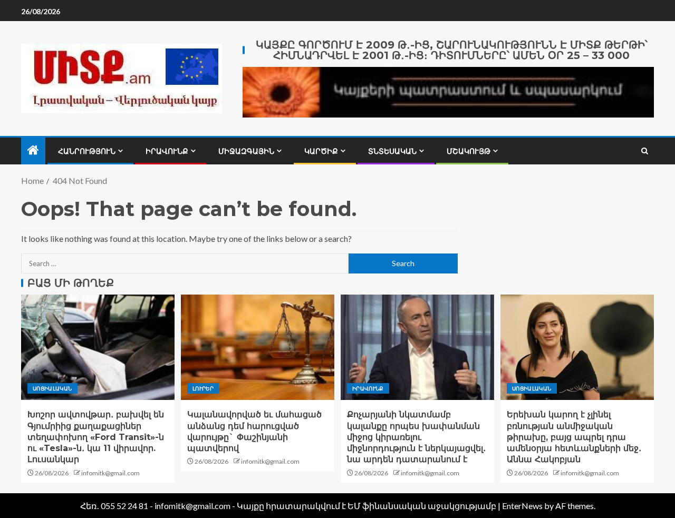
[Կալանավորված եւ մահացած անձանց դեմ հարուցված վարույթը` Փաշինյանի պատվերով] (257, 347)
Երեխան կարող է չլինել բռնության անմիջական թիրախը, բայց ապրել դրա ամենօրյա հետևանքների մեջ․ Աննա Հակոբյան (574, 436)
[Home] (33, 150)
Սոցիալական (52, 388)
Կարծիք (321, 151)
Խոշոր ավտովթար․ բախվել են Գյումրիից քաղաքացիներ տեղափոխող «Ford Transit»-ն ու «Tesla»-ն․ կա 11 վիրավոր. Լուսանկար (95, 436)
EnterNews (522, 506)
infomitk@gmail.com (110, 473)
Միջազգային (246, 151)
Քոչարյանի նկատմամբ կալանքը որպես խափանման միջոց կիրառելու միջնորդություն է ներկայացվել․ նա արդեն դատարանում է (416, 436)
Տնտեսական (392, 151)
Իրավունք (167, 151)
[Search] (644, 151)
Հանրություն (86, 151)
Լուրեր (203, 388)
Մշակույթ (468, 151)
